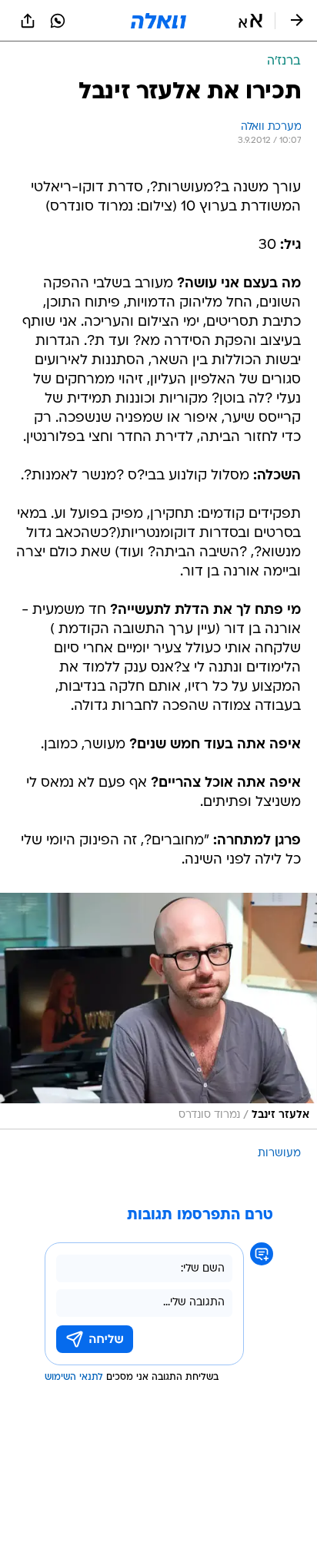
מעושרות (279, 1154)
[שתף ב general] (27, 20)
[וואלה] (158, 20)
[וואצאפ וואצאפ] (57, 20)
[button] (250, 21)
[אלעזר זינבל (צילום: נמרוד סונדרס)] (158, 1011)
